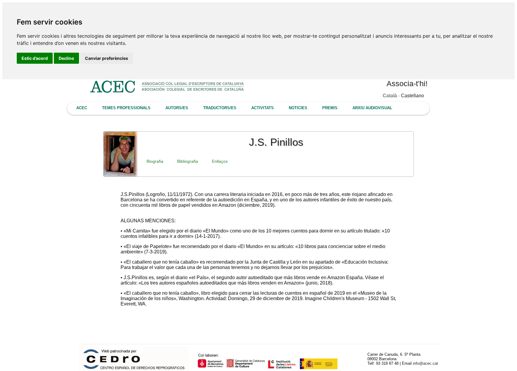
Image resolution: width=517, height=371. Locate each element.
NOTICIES (298, 108)
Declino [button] (66, 58)
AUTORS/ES (176, 108)
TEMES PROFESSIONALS (126, 108)
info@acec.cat (425, 363)
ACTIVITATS (262, 108)
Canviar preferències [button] (106, 58)
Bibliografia (187, 161)
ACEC (81, 108)
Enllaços (220, 161)
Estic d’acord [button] (35, 58)
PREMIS (329, 108)
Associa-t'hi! (407, 83)
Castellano (412, 95)
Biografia (155, 161)
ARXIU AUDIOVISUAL (372, 108)
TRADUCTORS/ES (219, 108)
